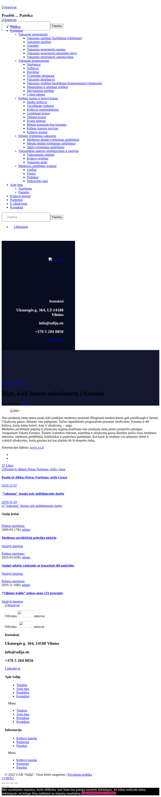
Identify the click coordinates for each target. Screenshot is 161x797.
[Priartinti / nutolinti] (16, 783)
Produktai (22, 692)
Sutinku (86, 793)
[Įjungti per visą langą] (11, 783)
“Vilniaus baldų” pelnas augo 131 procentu (32, 593)
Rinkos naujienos (13, 383)
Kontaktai (22, 696)
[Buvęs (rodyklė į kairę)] (3, 787)
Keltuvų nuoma (26, 738)
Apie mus (22, 688)
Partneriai (22, 742)
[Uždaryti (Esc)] (3, 783)
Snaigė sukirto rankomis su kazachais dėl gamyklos (38, 565)
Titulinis (21, 685)
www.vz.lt (37, 447)
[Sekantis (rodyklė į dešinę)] (7, 787)
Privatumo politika (80, 774)
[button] (80, 703)
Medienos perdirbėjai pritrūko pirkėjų (29, 537)
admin (26, 403)
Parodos (21, 746)
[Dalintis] (7, 783)
